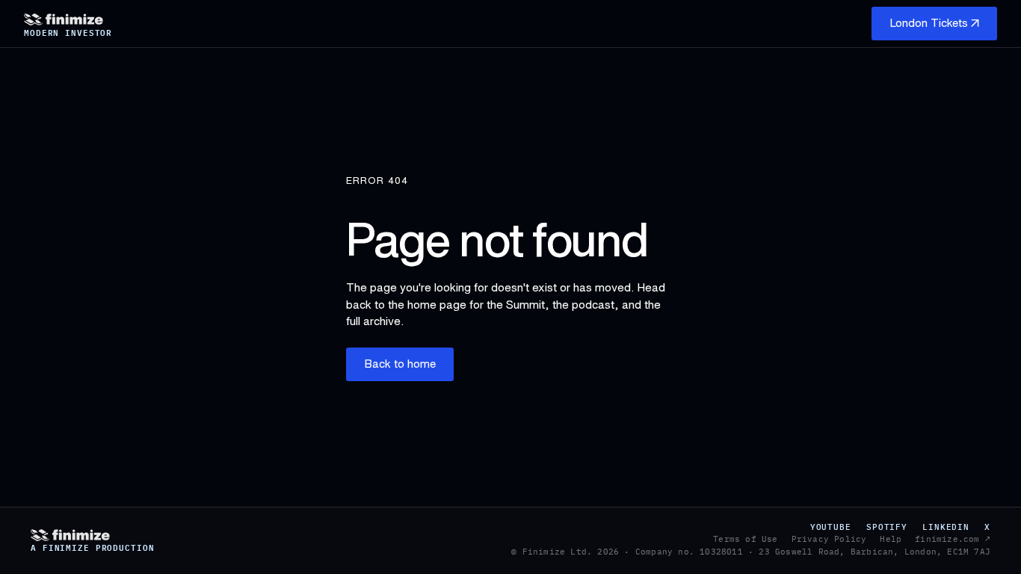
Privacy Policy (829, 539)
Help (890, 539)
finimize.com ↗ (952, 539)
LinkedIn (945, 527)
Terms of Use (745, 539)
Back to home (400, 363)
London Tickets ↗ (934, 22)
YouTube (830, 527)
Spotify (886, 527)
